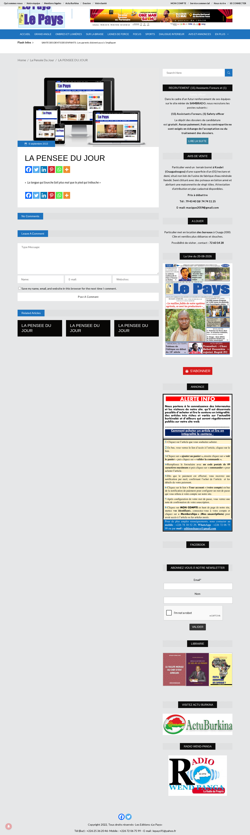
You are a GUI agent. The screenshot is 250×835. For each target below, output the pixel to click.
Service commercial (200, 3)
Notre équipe (33, 3)
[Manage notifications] (8, 826)
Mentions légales (52, 3)
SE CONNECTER (238, 3)
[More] (66, 169)
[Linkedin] (43, 169)
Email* (197, 579)
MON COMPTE (178, 3)
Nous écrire (220, 3)
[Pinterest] (51, 169)
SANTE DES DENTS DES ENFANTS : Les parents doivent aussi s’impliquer (79, 42)
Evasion (87, 3)
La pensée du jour (42, 60)
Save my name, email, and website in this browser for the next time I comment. (69, 288)
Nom (197, 593)
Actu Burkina (72, 3)
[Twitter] (36, 169)
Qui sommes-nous (13, 3)
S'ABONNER (200, 371)
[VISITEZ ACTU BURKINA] (197, 724)
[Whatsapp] (59, 169)
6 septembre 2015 (38, 143)
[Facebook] (28, 169)
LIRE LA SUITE (197, 141)
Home (22, 60)
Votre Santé (101, 3)
